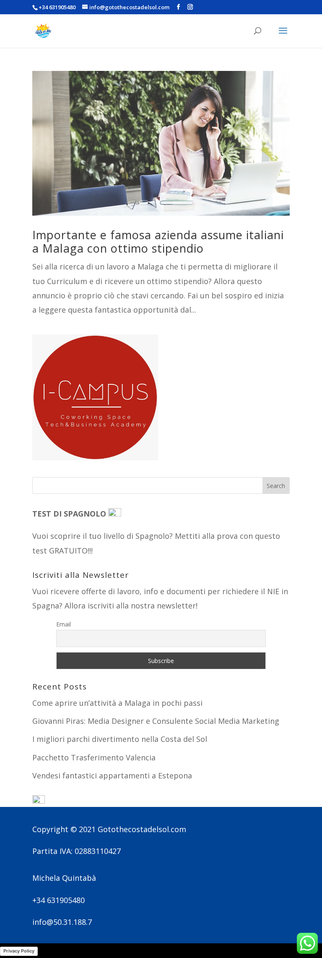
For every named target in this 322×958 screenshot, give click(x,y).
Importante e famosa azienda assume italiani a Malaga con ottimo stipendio (158, 241)
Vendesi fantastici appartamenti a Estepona (112, 775)
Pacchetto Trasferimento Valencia (94, 757)
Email (63, 624)
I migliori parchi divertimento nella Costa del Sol (119, 739)
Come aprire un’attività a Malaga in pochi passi (117, 703)
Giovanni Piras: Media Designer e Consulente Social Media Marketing (155, 721)
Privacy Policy (18, 951)
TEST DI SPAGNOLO (70, 514)
